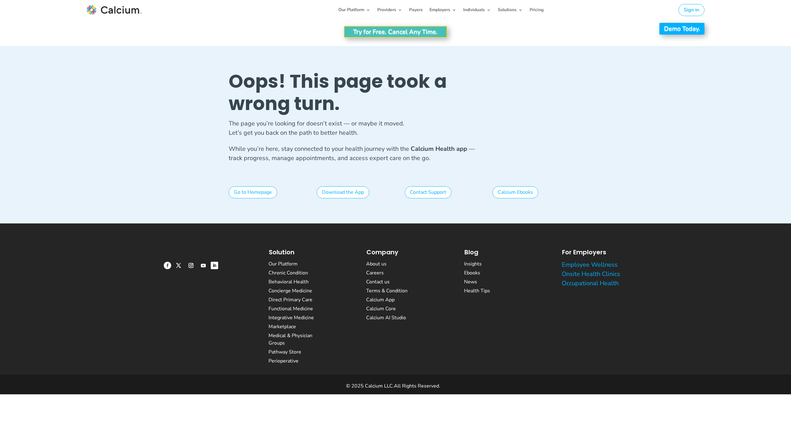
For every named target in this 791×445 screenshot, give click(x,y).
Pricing (537, 10)
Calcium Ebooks (515, 192)
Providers (386, 10)
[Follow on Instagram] (191, 265)
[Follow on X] (179, 265)
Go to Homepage (253, 192)
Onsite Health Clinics (591, 274)
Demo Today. (682, 28)
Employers (439, 10)
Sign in (691, 9)
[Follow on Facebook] (167, 265)
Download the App (343, 192)
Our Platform (351, 10)
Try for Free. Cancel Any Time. (395, 32)
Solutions (507, 10)
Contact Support (428, 192)
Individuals (474, 10)
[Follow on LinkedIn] (214, 265)
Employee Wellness (590, 265)
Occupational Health (590, 283)
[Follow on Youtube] (203, 265)
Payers (416, 10)
